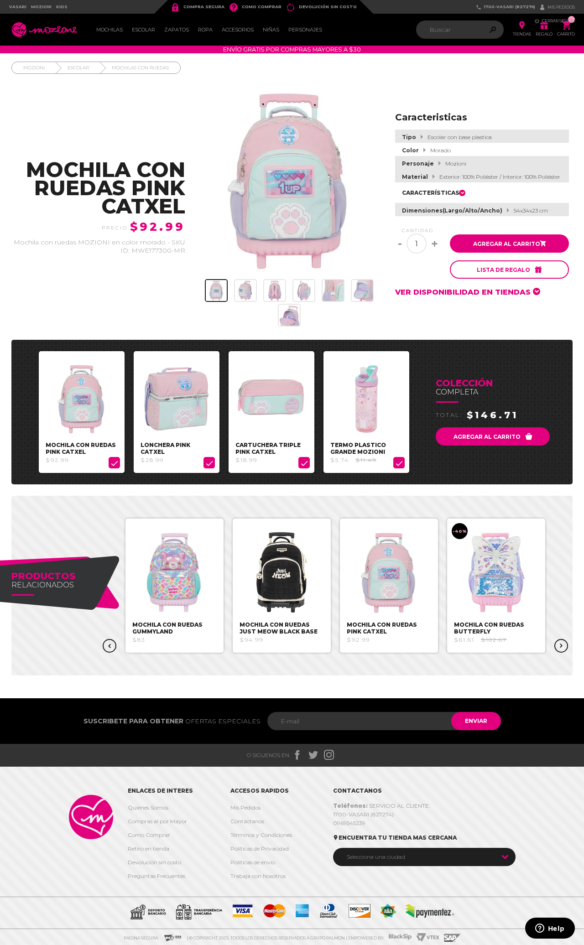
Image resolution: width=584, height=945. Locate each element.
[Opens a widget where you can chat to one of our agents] (550, 929)
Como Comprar (255, 7)
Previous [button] (109, 646)
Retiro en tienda (148, 848)
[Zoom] (216, 290)
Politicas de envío (252, 862)
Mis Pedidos (245, 807)
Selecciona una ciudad (376, 856)
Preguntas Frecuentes (156, 875)
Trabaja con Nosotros (258, 875)
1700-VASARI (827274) (505, 7)
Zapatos (176, 29)
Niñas (271, 29)
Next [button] (561, 646)
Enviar (476, 720)
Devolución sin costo (321, 7)
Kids (62, 6)
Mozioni (41, 6)
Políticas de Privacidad (259, 848)
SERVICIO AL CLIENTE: (381, 805)
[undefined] (289, 179)
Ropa (205, 29)
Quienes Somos (148, 807)
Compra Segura (197, 7)
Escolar (143, 29)
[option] (82, 412)
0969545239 (349, 823)
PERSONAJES (305, 29)
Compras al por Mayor (157, 821)
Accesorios (238, 29)
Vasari (17, 6)
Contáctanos (247, 821)
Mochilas (109, 29)
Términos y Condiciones (261, 834)
